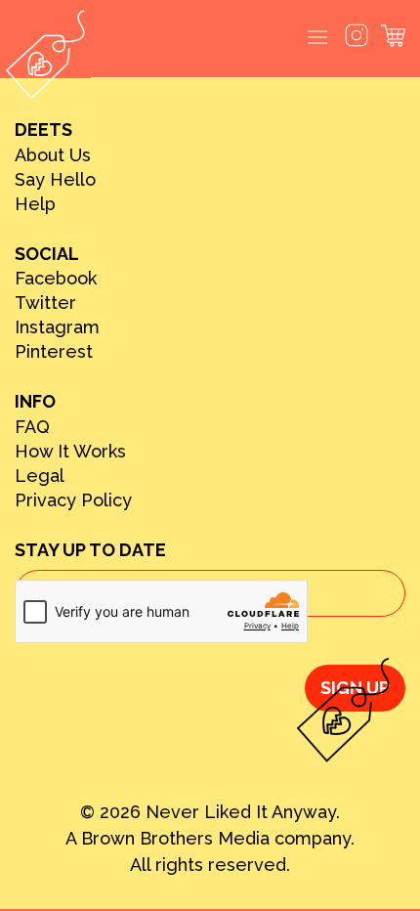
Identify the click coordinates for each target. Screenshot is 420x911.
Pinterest (54, 352)
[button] (317, 38)
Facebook (56, 278)
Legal (39, 476)
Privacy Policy (73, 500)
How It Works (70, 451)
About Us (53, 155)
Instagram (57, 327)
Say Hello (55, 180)
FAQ (32, 427)
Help (35, 204)
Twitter (45, 303)
